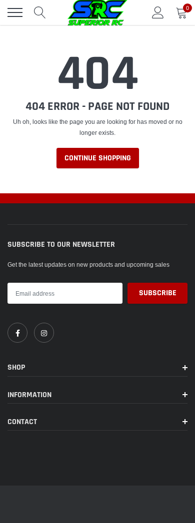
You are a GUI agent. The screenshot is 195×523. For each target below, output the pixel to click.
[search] (40, 12)
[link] (18, 333)
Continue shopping (97, 158)
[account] (158, 12)
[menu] (15, 12)
